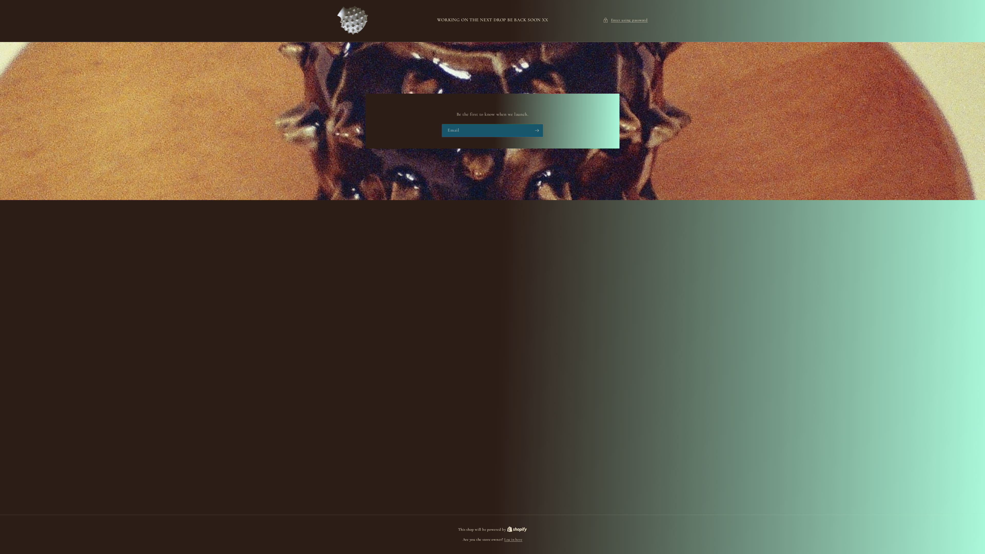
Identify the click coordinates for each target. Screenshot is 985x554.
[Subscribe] (537, 130)
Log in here (513, 539)
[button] (625, 20)
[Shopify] (517, 529)
